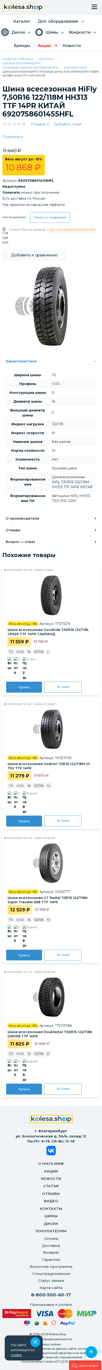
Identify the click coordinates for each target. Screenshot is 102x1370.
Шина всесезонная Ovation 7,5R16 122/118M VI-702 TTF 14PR (49, 766)
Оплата (51, 1238)
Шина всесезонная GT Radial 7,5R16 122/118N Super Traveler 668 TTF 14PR (48, 900)
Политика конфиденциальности (47, 1339)
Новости (51, 1178)
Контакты (51, 1208)
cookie (16, 1355)
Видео (51, 1201)
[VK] (51, 1151)
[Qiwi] (53, 1323)
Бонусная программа (51, 1266)
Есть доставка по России (23, 198)
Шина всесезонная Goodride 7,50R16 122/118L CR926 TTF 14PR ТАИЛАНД (48, 632)
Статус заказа (51, 1280)
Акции (51, 1171)
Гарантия (51, 1259)
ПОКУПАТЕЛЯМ (51, 1231)
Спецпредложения (51, 1273)
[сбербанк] (36, 1324)
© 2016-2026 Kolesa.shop (47, 1334)
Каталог (46, 59)
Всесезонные (75, 67)
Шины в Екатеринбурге (21, 63)
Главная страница (17, 59)
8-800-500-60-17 (51, 1295)
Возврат (51, 1252)
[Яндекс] (45, 1324)
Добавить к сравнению (34, 255)
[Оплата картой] (49, 1313)
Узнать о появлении (50, 217)
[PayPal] (67, 1324)
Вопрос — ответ (20, 542)
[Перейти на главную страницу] (23, 7)
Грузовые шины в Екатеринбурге (30, 67)
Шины (51, 1216)
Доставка (51, 1245)
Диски (51, 1223)
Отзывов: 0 (40, 124)
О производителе (22, 518)
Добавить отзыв (67, 124)
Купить (24, 687)
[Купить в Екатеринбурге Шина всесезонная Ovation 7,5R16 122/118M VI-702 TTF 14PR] (51, 729)
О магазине (51, 1163)
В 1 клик (63, 687)
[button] (85, 1365)
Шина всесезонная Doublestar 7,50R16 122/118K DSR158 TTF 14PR (50, 1034)
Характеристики (21, 361)
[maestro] (27, 1323)
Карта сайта (51, 1287)
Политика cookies (47, 1344)
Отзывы (13, 530)
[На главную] (51, 1119)
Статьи (51, 1186)
